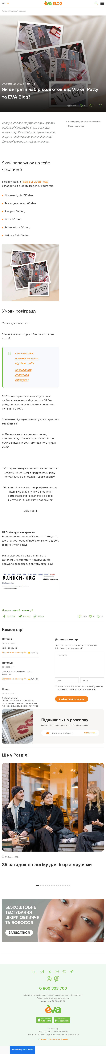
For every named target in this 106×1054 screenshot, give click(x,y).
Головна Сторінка (9, 11)
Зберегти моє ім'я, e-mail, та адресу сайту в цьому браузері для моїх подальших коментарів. (80, 688)
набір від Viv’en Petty (35, 181)
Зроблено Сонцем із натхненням (53, 1039)
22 (94, 105)
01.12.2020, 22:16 (8, 643)
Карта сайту (53, 1028)
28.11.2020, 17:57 (8, 693)
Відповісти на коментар (12, 652)
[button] (8, 616)
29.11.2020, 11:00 (8, 667)
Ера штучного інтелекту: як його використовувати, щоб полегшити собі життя (45, 870)
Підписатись (90, 733)
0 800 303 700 (53, 988)
